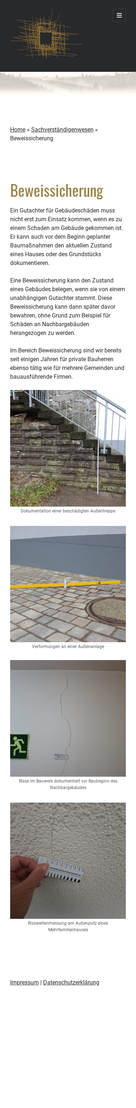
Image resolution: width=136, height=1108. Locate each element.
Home (17, 129)
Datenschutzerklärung (71, 982)
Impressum (24, 982)
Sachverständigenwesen (62, 129)
